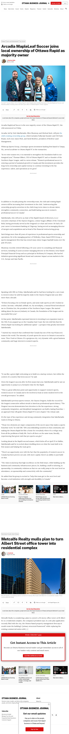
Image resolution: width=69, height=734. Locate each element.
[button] (66, 8)
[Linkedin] (30, 110)
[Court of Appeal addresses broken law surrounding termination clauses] (26, 489)
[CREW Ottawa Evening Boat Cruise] (8, 489)
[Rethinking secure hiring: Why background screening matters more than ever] (43, 489)
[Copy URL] (14, 110)
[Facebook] (22, 110)
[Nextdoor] (56, 715)
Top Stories (22, 41)
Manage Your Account (7, 716)
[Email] (18, 110)
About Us (38, 701)
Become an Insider (6, 714)
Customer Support (6, 720)
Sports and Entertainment (12, 41)
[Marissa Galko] (4, 61)
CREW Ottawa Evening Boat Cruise (8, 497)
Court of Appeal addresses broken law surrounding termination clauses (26, 499)
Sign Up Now (34, 729)
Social (2, 494)
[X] (26, 110)
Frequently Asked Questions (9, 718)
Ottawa (3, 41)
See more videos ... (58, 497)
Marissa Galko (11, 60)
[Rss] (52, 715)
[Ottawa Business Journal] (34, 3)
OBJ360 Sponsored (23, 494)
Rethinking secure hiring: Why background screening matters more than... (43, 499)
